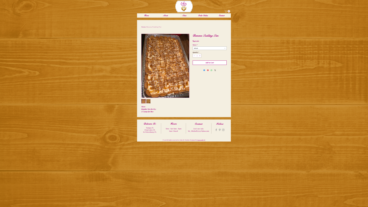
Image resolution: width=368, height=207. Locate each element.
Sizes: (195, 45)
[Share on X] (215, 70)
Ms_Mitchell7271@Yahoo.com (198, 131)
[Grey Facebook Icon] (216, 129)
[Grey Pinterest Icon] (219, 129)
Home (143, 27)
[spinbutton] (197, 55)
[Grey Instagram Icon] (223, 129)
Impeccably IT (201, 140)
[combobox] (210, 48)
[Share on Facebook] (204, 70)
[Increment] (200, 55)
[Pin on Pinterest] (208, 70)
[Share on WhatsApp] (211, 70)
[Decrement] (194, 55)
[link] (227, 11)
